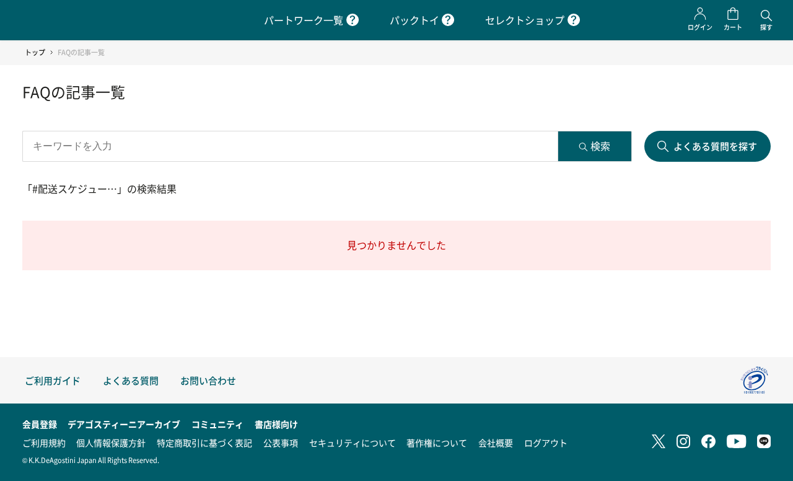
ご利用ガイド (53, 380)
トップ (35, 52)
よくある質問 (131, 380)
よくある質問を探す (715, 145)
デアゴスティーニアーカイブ (124, 424)
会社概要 (495, 442)
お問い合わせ (208, 380)
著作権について (436, 442)
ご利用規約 (44, 442)
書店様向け (276, 424)
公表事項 (280, 442)
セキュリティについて (352, 442)
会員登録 (39, 424)
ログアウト (545, 442)
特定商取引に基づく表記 (204, 442)
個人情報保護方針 (111, 442)
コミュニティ (217, 424)
